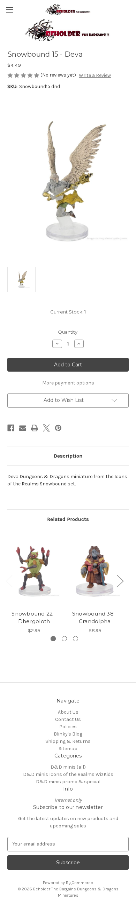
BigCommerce (79, 882)
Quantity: (68, 332)
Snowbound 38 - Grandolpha (95, 617)
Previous (9, 580)
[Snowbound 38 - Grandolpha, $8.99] (94, 571)
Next (120, 580)
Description (68, 456)
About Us (68, 712)
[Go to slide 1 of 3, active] (53, 638)
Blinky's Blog (68, 734)
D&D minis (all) (68, 767)
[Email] (22, 428)
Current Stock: (68, 312)
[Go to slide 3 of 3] (75, 638)
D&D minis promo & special (68, 782)
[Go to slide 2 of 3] (64, 638)
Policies (68, 727)
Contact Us (68, 719)
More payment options (68, 383)
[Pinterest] (58, 428)
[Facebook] (10, 428)
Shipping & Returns (68, 741)
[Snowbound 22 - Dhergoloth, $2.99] (34, 571)
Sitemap (68, 749)
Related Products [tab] (68, 519)
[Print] (34, 428)
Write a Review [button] (95, 75)
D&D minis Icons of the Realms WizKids (68, 774)
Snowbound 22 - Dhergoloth (34, 617)
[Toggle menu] (9, 9)
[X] (46, 428)
